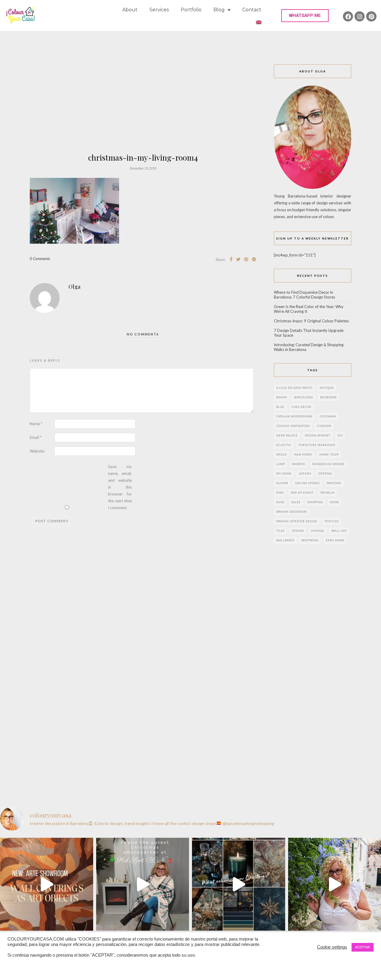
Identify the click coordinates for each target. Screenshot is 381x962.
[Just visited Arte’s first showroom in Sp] (46, 884)
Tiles (280, 530)
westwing (310, 540)
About (130, 10)
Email (35, 437)
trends (298, 530)
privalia (328, 492)
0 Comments (40, 258)
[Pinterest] (371, 16)
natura (305, 473)
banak (281, 397)
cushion (324, 426)
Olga (74, 286)
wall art (339, 530)
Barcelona (303, 397)
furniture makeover (317, 445)
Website (37, 451)
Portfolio (191, 10)
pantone (334, 483)
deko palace (287, 435)
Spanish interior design (296, 521)
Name (36, 423)
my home (284, 473)
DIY (340, 435)
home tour (329, 454)
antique (327, 387)
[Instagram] (360, 16)
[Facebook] (348, 16)
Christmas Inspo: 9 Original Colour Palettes (311, 320)
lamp (280, 464)
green (281, 454)
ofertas (325, 473)
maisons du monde (328, 464)
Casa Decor (301, 406)
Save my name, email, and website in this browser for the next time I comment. (120, 487)
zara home (335, 540)
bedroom (328, 397)
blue (280, 406)
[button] (305, 15)
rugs (280, 502)
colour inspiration (293, 426)
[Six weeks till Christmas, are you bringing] (238, 884)
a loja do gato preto (294, 387)
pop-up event (302, 492)
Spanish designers (291, 511)
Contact (251, 10)
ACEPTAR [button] (362, 947)
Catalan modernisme (294, 416)
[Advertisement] (143, 109)
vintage (317, 530)
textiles (331, 521)
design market (317, 435)
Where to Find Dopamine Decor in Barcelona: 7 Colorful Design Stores (304, 294)
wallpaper (285, 540)
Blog (219, 10)
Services (159, 10)
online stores (307, 483)
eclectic (283, 445)
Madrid (298, 464)
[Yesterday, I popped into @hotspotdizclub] (142, 884)
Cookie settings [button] (332, 947)
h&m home (303, 454)
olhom (282, 483)
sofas (334, 502)
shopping (315, 502)
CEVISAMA (328, 416)
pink (280, 492)
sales (295, 502)
